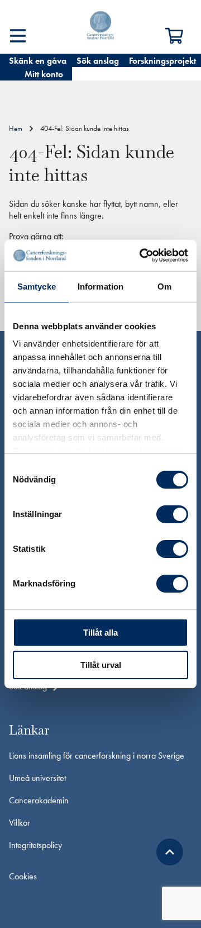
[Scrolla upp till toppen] (169, 852)
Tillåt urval (100, 665)
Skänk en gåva (37, 61)
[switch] (172, 514)
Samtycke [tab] (36, 286)
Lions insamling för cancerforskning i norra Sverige (96, 755)
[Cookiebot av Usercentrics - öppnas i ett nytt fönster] (141, 255)
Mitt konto (44, 74)
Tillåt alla (100, 632)
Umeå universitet (37, 778)
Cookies (23, 876)
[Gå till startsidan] (100, 27)
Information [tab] (100, 286)
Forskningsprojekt (162, 61)
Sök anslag (97, 61)
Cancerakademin (39, 800)
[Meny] (18, 36)
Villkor (19, 822)
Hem (15, 128)
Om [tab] (164, 286)
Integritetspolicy (35, 845)
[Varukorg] (178, 36)
